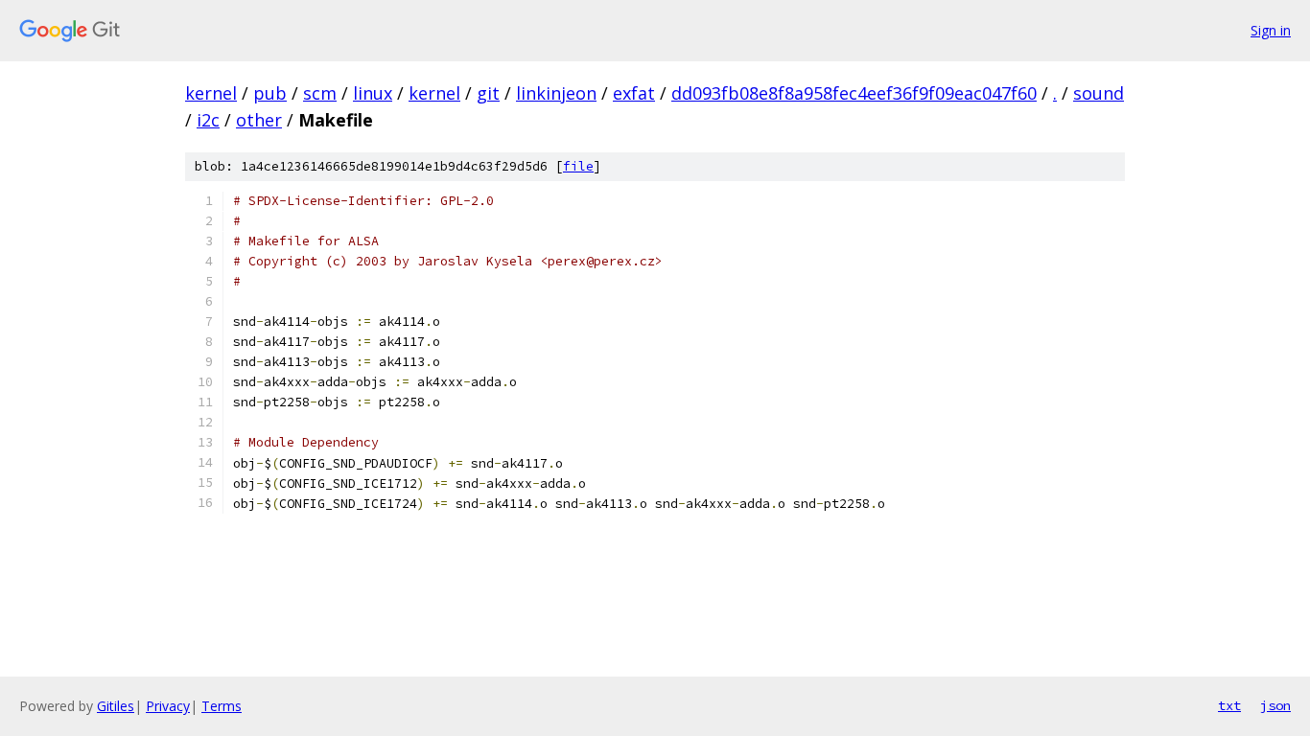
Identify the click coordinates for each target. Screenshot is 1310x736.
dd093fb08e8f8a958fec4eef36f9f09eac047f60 (854, 92)
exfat (634, 92)
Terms (221, 706)
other (259, 119)
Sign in (1271, 30)
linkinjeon (556, 92)
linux (372, 92)
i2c (208, 119)
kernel (211, 92)
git (488, 92)
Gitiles (115, 706)
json (1275, 705)
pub (270, 92)
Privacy (168, 706)
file (578, 166)
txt (1229, 705)
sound (1098, 92)
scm (320, 92)
